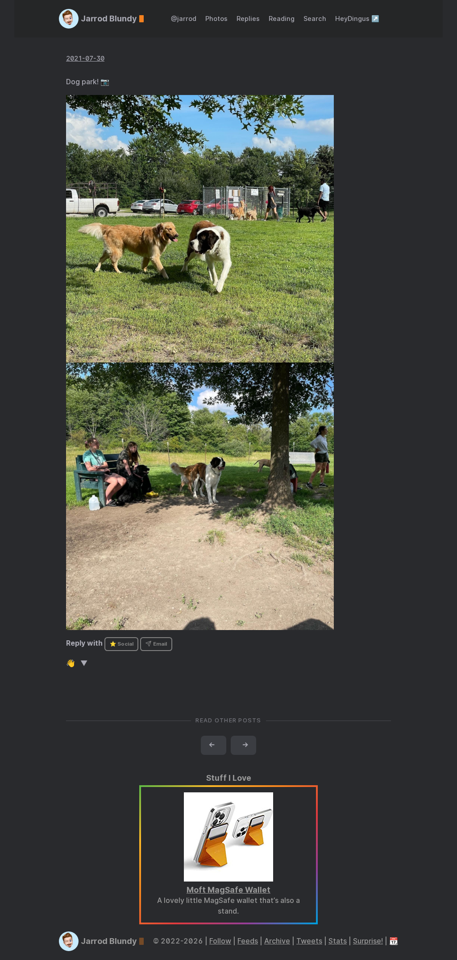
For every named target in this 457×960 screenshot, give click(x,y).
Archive (277, 941)
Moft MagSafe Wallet (228, 889)
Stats (337, 941)
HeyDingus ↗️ (357, 18)
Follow (220, 941)
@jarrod (183, 18)
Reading (282, 18)
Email (159, 644)
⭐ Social (121, 644)
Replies (248, 18)
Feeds (247, 941)
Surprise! (368, 941)
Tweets (309, 941)
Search (314, 18)
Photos (216, 18)
